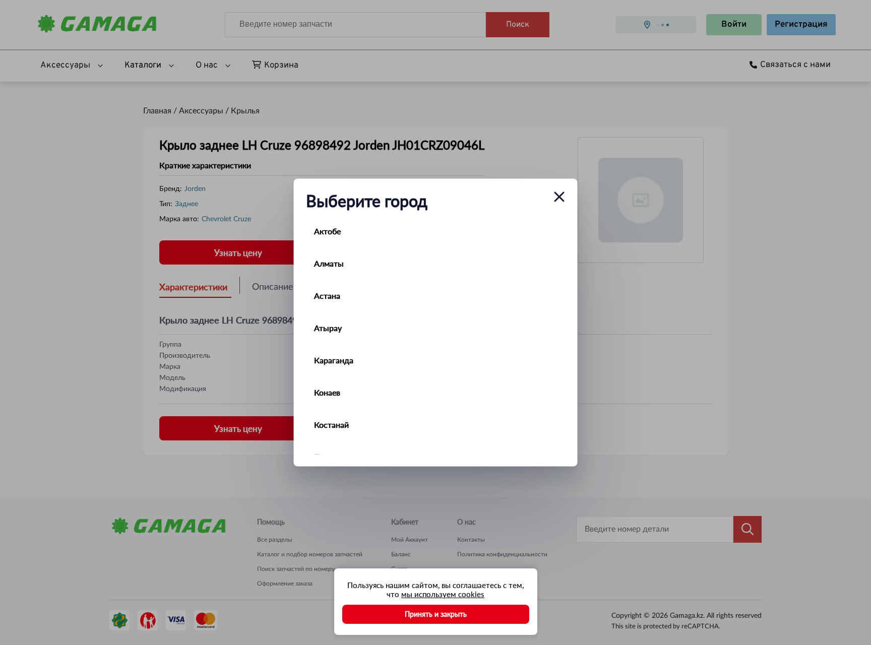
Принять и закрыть (436, 614)
